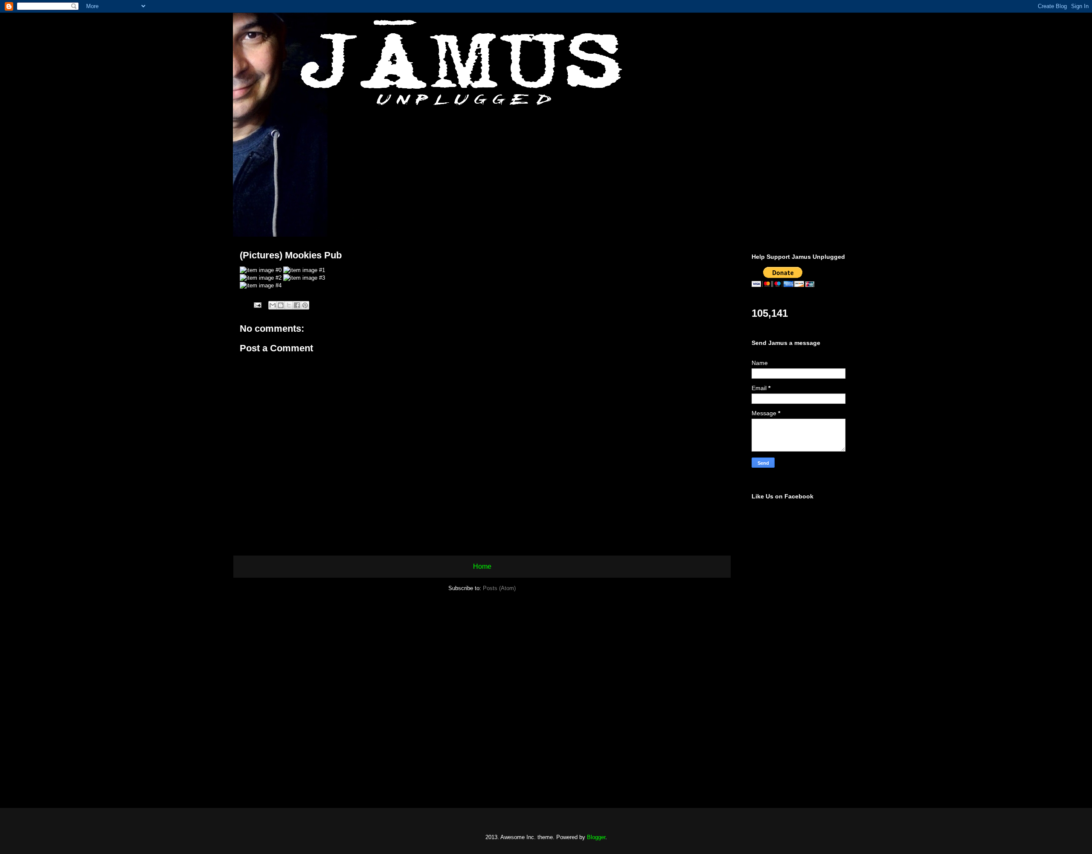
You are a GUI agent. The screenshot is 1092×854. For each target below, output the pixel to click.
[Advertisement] (802, 660)
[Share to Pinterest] (305, 305)
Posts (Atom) (499, 588)
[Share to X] (289, 305)
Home (482, 566)
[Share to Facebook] (297, 305)
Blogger (596, 837)
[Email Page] (257, 304)
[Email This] (272, 305)
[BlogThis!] (280, 305)
